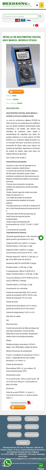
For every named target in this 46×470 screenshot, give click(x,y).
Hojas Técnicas (14, 427)
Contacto (23, 442)
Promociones (14, 435)
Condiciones (32, 427)
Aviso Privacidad (31, 435)
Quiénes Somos (14, 419)
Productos (32, 419)
